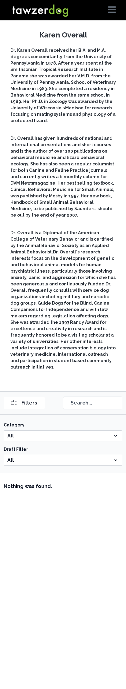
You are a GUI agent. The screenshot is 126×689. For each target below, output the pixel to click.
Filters (29, 403)
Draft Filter (16, 449)
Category (14, 424)
